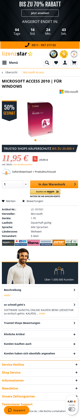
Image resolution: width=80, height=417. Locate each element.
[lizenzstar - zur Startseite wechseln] (17, 54)
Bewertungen (34, 201)
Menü (13, 62)
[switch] (71, 409)
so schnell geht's (14, 304)
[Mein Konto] (65, 62)
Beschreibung (12, 290)
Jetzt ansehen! (40, 13)
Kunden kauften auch (17, 344)
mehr (7, 295)
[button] (45, 193)
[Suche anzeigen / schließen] (46, 62)
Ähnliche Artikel (14, 334)
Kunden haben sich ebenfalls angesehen (29, 353)
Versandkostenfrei (22, 164)
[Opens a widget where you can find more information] (16, 410)
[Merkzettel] (56, 62)
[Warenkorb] (74, 62)
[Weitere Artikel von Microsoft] (69, 93)
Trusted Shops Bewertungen (22, 323)
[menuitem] (10, 62)
